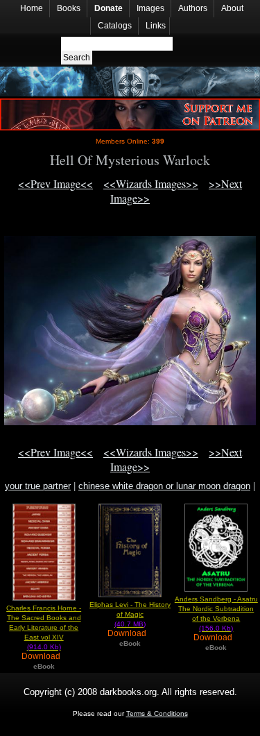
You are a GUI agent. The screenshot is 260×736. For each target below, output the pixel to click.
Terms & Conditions (157, 713)
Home (31, 8)
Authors (192, 8)
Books (68, 8)
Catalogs (115, 26)
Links (156, 26)
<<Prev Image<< (55, 183)
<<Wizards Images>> (150, 183)
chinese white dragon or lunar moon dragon (164, 486)
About (232, 8)
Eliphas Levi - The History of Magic (130, 614)
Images (150, 8)
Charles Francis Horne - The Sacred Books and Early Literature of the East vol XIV (43, 627)
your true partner (38, 486)
